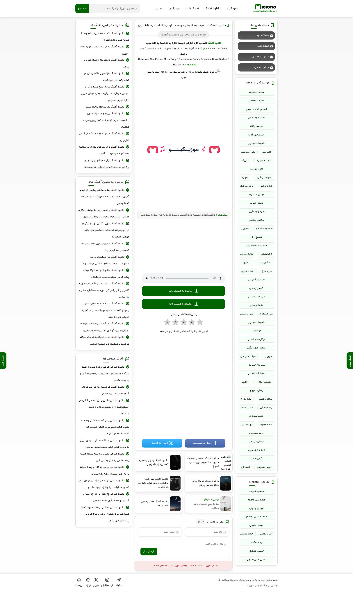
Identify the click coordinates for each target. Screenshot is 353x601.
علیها (245, 263)
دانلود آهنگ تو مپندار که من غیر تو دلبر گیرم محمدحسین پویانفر (105, 390)
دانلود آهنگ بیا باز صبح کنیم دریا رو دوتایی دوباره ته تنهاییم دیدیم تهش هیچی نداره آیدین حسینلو (105, 93)
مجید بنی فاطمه (256, 500)
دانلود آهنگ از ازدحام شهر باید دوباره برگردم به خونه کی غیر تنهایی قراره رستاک (106, 163)
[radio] (199, 322)
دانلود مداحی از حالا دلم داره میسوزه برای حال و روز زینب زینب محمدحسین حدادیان (104, 444)
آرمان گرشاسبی (256, 450)
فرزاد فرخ (267, 271)
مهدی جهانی (256, 203)
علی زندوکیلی (247, 152)
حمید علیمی (246, 534)
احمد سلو (267, 152)
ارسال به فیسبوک (202, 443)
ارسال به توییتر (159, 443)
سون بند (267, 357)
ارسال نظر (148, 552)
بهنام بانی (246, 425)
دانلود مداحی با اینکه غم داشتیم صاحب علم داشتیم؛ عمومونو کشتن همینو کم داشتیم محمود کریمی (105, 427)
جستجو (82, 8)
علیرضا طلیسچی (256, 143)
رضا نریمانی (266, 534)
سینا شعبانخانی (256, 373)
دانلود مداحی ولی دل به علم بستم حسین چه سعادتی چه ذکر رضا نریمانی (104, 457)
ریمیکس (174, 8)
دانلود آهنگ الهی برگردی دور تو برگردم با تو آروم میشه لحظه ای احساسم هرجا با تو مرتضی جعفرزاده (104, 230)
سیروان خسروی (256, 365)
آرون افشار (256, 459)
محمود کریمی (256, 491)
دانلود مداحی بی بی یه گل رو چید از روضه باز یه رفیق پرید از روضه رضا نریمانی (104, 470)
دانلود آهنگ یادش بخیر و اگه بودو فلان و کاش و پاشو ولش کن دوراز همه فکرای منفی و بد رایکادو (104, 290)
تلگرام (118, 586)
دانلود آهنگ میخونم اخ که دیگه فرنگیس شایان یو (104, 137)
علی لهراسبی (256, 305)
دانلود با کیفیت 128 (180, 304)
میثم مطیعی (256, 525)
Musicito (191, 65)
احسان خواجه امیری (256, 109)
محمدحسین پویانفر (256, 517)
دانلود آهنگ (213, 8)
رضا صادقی (266, 408)
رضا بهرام (246, 399)
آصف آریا (245, 467)
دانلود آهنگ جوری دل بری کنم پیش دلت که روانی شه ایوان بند (104, 247)
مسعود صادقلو (264, 229)
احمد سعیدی (264, 160)
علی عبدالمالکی (256, 297)
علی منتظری (266, 314)
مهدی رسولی (256, 508)
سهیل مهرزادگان (256, 348)
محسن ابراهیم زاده (256, 246)
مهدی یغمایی (256, 212)
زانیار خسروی (256, 391)
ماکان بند (265, 263)
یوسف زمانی (264, 178)
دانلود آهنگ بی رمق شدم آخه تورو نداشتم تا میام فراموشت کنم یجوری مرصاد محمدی (105, 120)
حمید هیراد (266, 425)
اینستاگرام (107, 586)
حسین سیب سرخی (256, 559)
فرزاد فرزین (247, 271)
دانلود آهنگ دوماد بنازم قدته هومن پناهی (106, 63)
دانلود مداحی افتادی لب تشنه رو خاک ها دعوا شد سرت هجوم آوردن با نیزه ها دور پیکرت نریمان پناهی (105, 514)
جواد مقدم (256, 542)
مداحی (158, 8)
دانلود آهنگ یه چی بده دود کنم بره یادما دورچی (104, 50)
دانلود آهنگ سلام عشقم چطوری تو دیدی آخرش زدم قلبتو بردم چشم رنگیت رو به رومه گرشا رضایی (104, 197)
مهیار (245, 178)
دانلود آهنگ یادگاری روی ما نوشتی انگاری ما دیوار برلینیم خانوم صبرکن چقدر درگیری (103, 213)
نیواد (244, 160)
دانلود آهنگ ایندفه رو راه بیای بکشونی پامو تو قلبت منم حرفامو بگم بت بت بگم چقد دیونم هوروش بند (104, 310)
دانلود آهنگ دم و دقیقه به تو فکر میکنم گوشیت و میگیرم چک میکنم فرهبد (104, 340)
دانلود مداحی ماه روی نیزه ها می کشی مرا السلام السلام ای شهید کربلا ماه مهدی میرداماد (104, 407)
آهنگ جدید (262, 35)
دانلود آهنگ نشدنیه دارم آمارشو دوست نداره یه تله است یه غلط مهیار (182, 25)
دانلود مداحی (261, 67)
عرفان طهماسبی (256, 339)
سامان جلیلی (265, 399)
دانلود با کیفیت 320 (180, 291)
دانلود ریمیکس (260, 57)
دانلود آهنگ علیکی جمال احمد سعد (105, 107)
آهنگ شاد (192, 8)
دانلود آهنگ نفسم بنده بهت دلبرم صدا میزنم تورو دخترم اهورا (105, 36)
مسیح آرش (256, 237)
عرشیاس (256, 331)
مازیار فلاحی (246, 254)
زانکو (244, 382)
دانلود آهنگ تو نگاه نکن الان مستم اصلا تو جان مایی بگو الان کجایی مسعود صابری (104, 327)
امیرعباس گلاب (256, 135)
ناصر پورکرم (246, 186)
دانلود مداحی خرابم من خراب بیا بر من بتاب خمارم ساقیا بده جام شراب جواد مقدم (104, 484)
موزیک (203, 49)
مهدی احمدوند (256, 92)
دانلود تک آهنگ (170, 35)
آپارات (88, 586)
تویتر (96, 586)
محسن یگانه (256, 126)
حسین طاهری (256, 551)
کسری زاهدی (256, 288)
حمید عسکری (256, 416)
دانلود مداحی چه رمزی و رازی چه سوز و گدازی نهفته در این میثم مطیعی (106, 497)
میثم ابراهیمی (256, 101)
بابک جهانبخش (256, 118)
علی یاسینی (246, 314)
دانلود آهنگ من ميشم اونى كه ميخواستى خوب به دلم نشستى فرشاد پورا (106, 260)
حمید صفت (247, 408)
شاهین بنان (264, 382)
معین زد (244, 229)
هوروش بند (256, 169)
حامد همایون (256, 433)
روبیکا (78, 586)
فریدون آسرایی (256, 280)
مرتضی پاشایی (256, 220)
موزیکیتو (265, 8)
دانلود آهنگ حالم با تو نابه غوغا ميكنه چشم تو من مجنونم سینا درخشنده (106, 273)
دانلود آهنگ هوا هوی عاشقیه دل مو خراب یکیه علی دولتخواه (106, 76)
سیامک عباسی (248, 357)
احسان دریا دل (256, 442)
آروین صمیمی (264, 467)
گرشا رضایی (266, 254)
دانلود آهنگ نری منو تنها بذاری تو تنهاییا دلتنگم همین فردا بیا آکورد (104, 150)
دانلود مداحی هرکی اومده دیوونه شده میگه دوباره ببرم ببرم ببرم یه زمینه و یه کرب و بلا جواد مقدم (104, 373)
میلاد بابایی (266, 186)
